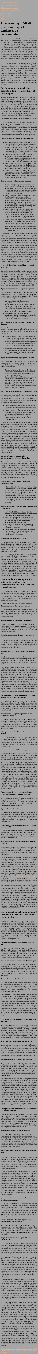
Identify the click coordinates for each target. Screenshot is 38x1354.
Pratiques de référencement (9, 2)
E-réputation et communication (10, 10)
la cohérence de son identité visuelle (24, 876)
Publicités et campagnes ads (9, 8)
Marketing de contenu (7, 13)
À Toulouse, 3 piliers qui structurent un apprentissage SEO (19, 1349)
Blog (2, 18)
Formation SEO (6, 16)
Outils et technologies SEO (9, 5)
